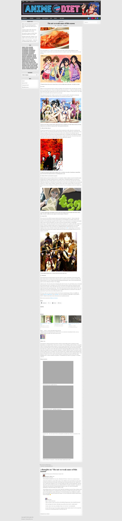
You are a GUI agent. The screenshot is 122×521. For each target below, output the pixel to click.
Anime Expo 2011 (31, 52)
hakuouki (51, 331)
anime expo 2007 (25, 50)
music (33, 64)
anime (27, 47)
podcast (35, 65)
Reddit (53, 330)
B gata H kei (46, 331)
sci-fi (36, 67)
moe (30, 64)
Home (23, 1)
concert (23, 58)
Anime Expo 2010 (25, 52)
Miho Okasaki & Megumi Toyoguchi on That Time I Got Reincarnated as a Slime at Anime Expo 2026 (30, 25)
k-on (62, 331)
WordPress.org (25, 87)
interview (31, 62)
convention (29, 58)
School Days (32, 67)
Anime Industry (25, 53)
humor (27, 62)
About (27, 1)
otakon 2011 (24, 65)
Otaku (29, 65)
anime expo (31, 49)
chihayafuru (24, 55)
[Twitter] (88, 18)
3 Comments (65, 25)
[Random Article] (97, 18)
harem (23, 62)
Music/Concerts (45, 18)
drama (27, 59)
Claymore (24, 56)
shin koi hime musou (57, 333)
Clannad (34, 55)
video (35, 68)
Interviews (38, 18)
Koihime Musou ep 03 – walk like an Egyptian (52, 409)
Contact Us (32, 1)
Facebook (50, 330)
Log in (23, 80)
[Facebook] (90, 18)
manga (27, 64)
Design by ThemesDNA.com (27, 519)
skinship (23, 68)
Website (42, 356)
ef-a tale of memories (26, 61)
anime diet (30, 47)
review (23, 67)
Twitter (45, 330)
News (51, 18)
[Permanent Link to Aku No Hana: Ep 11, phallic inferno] (58, 383)
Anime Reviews (61, 21)
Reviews (55, 18)
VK (54, 330)
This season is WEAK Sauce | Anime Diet (55, 473)
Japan (35, 62)
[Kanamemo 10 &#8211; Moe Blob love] (46, 319)
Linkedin (59, 330)
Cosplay (23, 59)
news (36, 64)
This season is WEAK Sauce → (46, 464)
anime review (31, 53)
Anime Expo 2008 (32, 50)
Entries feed (24, 83)
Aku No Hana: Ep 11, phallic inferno (50, 384)
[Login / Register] (99, 18)
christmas (30, 55)
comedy (34, 56)
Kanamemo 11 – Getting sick (60, 323)
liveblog (23, 64)
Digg (56, 330)
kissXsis (65, 331)
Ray (55, 25)
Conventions (24, 18)
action (23, 47)
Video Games (62, 18)
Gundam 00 (33, 61)
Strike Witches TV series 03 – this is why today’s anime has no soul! (56, 459)
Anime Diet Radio (25, 49)
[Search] (95, 18)
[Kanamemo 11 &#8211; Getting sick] (60, 319)
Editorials (31, 18)
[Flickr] (92, 18)
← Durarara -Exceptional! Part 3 (46, 466)
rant (50, 50)
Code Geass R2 (29, 56)
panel (32, 65)
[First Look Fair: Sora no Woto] (75, 319)
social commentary (30, 68)
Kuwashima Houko (71, 331)
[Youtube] (94, 18)
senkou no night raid (48, 333)
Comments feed (25, 85)
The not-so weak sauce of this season (61, 23)
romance (27, 67)
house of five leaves (57, 331)
